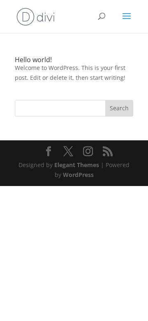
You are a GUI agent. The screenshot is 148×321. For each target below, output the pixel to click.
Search (119, 108)
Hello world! (33, 59)
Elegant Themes (76, 165)
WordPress (78, 175)
